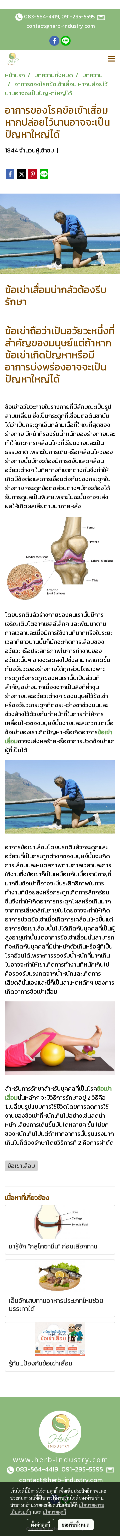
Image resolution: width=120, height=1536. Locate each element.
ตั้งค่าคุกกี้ (40, 1525)
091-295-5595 (78, 16)
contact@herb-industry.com (60, 26)
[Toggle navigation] (111, 59)
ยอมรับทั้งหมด (76, 1525)
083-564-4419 (41, 16)
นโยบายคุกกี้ (54, 1512)
